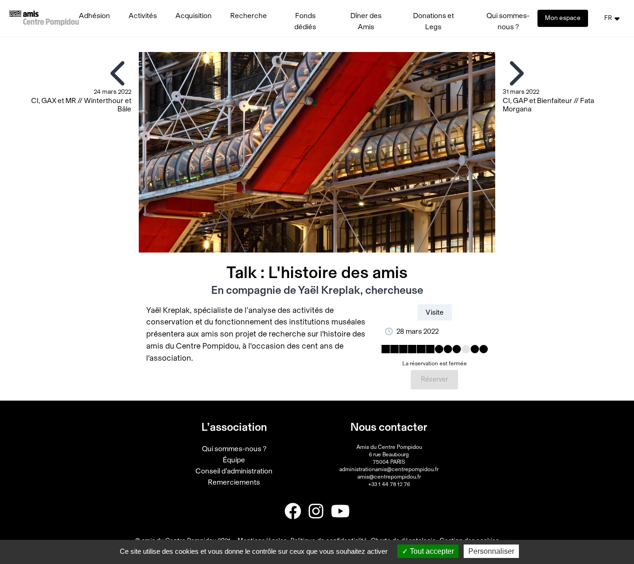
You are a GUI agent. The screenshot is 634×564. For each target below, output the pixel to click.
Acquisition (193, 15)
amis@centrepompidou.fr (389, 477)
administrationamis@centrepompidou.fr (389, 469)
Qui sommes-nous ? (234, 449)
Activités (143, 15)
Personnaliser (491, 551)
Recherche (248, 15)
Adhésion (94, 15)
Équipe (234, 460)
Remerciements (234, 482)
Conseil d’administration (233, 471)
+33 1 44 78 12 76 (389, 484)
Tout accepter (431, 551)
